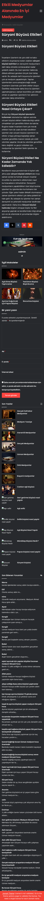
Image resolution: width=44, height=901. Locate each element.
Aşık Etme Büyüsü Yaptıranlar (9, 282)
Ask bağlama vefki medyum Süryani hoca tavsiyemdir (19, 851)
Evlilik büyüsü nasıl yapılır (28, 519)
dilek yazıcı (6, 674)
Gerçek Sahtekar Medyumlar (24, 412)
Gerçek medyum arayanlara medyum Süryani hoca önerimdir (20, 863)
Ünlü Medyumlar (24, 465)
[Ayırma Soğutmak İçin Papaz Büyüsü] (11, 293)
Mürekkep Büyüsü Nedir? (28, 541)
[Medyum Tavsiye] (8, 425)
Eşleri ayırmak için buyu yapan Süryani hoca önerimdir (20, 768)
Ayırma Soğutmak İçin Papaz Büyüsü (10, 302)
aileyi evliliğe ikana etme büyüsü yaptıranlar (20, 684)
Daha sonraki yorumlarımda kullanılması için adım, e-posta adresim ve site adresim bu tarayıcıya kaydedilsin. (21, 386)
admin (6, 40)
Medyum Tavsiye (24, 422)
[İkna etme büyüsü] (32, 293)
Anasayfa (7, 25)
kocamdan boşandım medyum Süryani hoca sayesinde (20, 718)
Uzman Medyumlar (25, 454)
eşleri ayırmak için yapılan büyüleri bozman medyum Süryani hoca (20, 662)
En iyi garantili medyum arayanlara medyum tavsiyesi (20, 876)
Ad (4, 351)
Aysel (4, 607)
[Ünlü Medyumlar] (8, 468)
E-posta (6, 362)
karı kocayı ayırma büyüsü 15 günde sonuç (19, 694)
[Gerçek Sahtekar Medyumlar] (8, 414)
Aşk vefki (21, 508)
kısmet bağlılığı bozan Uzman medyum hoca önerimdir (20, 743)
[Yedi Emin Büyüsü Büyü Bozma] (32, 274)
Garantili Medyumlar (26, 432)
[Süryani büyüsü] (8, 565)
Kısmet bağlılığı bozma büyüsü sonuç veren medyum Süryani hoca (20, 755)
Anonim (5, 790)
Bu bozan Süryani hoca (11, 888)
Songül (5, 617)
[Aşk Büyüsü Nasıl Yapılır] (8, 533)
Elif (3, 589)
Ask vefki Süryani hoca (11, 840)
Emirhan (5, 810)
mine (4, 597)
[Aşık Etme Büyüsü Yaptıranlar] (11, 274)
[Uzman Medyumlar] (8, 457)
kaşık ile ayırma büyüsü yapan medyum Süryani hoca (21, 705)
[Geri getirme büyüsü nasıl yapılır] (8, 500)
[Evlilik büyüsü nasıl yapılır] (8, 522)
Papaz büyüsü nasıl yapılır (28, 552)
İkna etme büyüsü (31, 301)
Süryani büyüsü (24, 562)
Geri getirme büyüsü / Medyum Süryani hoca (20, 820)
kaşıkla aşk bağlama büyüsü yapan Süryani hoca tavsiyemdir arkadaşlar (22, 730)
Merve (4, 582)
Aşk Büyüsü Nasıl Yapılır (27, 530)
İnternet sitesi (7, 372)
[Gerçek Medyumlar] (8, 446)
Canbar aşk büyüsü (25, 487)
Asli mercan (7, 830)
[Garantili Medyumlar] (8, 435)
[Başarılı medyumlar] (8, 479)
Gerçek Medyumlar (25, 443)
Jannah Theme (8, 893)
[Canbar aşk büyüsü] (8, 490)
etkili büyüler (18, 25)
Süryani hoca (7, 780)
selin (4, 800)
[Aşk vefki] (8, 511)
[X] (12, 225)
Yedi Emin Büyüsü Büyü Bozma (30, 282)
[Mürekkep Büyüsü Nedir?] (8, 544)
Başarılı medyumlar (25, 476)
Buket (4, 644)
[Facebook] (6, 225)
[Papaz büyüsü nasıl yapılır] (8, 555)
